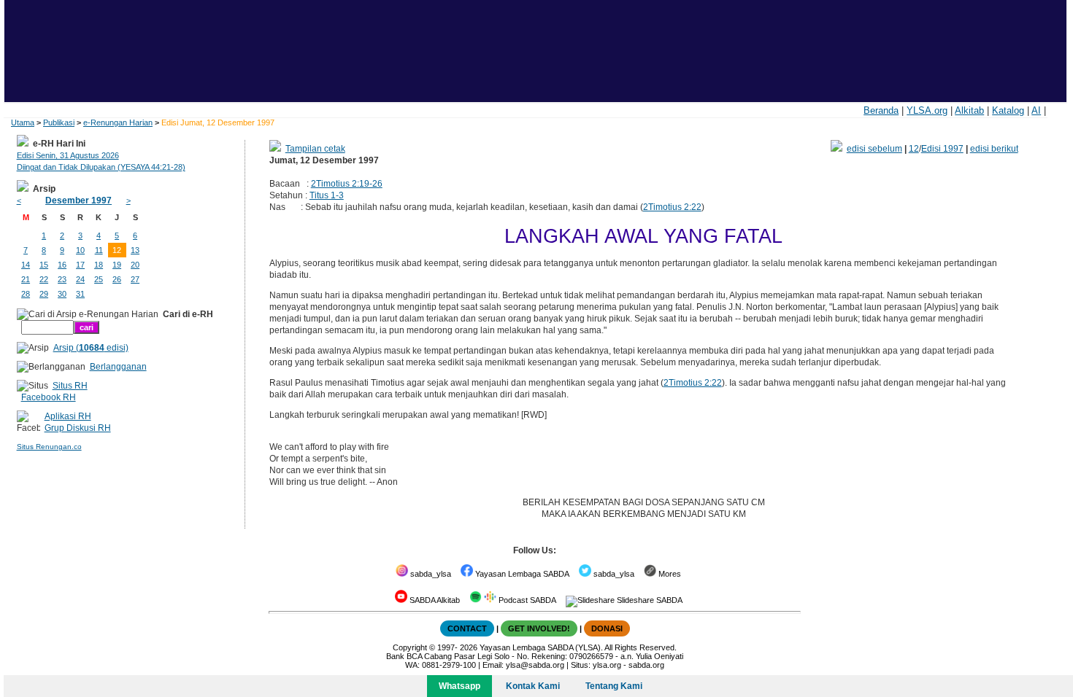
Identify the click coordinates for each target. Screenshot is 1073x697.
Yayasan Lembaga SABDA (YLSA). (541, 647)
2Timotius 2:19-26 (346, 184)
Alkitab (969, 110)
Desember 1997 (78, 200)
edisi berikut (994, 149)
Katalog (1008, 110)
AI (1036, 110)
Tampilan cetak (315, 149)
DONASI (607, 628)
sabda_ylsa (429, 573)
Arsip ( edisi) (90, 348)
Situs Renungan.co (49, 447)
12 (914, 149)
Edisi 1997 (942, 149)
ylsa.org (607, 665)
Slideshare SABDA (648, 600)
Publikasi (58, 122)
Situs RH (70, 386)
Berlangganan (118, 367)
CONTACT (467, 628)
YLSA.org (927, 110)
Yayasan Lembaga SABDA (521, 573)
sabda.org (646, 665)
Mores (668, 573)
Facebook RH (48, 397)
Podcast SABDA (526, 600)
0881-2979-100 (449, 665)
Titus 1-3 (326, 195)
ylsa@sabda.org (535, 665)
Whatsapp (459, 686)
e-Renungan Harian (118, 122)
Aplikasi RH (68, 416)
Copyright (410, 647)
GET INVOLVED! (539, 628)
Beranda (881, 110)
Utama (22, 122)
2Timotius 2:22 (672, 207)
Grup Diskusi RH (78, 428)
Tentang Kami (613, 686)
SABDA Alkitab (433, 600)
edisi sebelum (874, 149)
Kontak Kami (533, 686)
